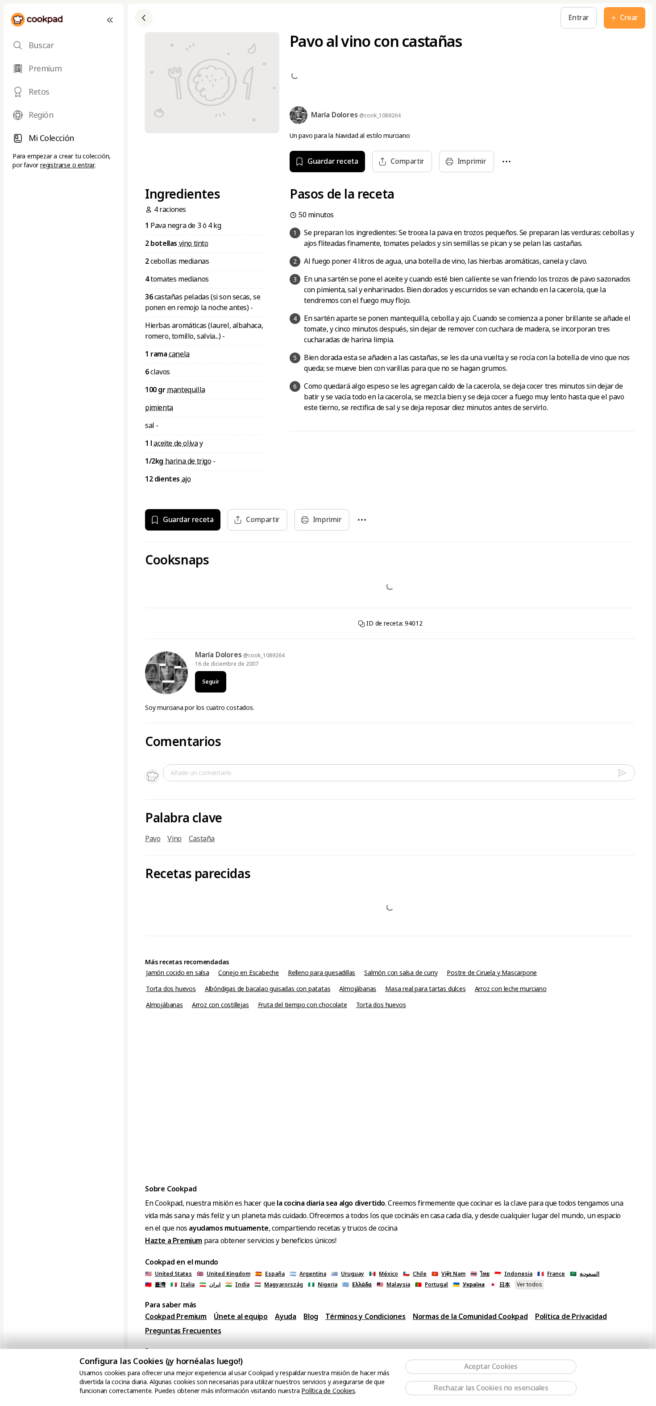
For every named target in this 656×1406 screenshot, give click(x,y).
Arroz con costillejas (220, 1004)
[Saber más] (317, 17)
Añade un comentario (201, 772)
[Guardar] (297, 18)
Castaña (202, 839)
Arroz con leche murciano (511, 988)
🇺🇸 (168, 1274)
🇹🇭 (480, 1274)
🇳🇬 (322, 1285)
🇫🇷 (551, 1274)
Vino (174, 839)
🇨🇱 (415, 1274)
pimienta (159, 407)
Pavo (152, 839)
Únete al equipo (241, 1316)
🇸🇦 (584, 1274)
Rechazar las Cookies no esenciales (490, 1388)
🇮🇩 (513, 1274)
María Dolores (219, 655)
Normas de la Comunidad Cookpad (470, 1316)
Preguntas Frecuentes (183, 1331)
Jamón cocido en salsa (177, 972)
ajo (186, 479)
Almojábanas (357, 988)
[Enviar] (626, 773)
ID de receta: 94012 (394, 623)
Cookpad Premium (176, 1316)
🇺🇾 (347, 1274)
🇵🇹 (431, 1285)
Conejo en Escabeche (248, 972)
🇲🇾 (393, 1285)
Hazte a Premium (173, 1241)
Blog (310, 1316)
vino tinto (193, 243)
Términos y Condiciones (365, 1316)
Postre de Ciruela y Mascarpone (492, 972)
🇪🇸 (270, 1274)
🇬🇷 (357, 1285)
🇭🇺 (278, 1285)
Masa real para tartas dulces (425, 988)
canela (179, 354)
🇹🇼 (155, 1285)
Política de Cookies (328, 1390)
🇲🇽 (383, 1274)
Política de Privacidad (571, 1316)
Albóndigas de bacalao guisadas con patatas (268, 988)
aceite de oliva (176, 443)
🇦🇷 (308, 1274)
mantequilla (186, 390)
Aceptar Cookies (491, 1366)
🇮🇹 (182, 1285)
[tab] (63, 45)
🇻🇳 (448, 1274)
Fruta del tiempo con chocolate (302, 1004)
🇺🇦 (469, 1285)
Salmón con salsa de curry (401, 972)
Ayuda (285, 1316)
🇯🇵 (500, 1285)
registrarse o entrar (67, 165)
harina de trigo (188, 461)
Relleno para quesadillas (321, 972)
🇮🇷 (209, 1285)
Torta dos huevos (171, 988)
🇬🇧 (223, 1274)
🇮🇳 (237, 1285)
